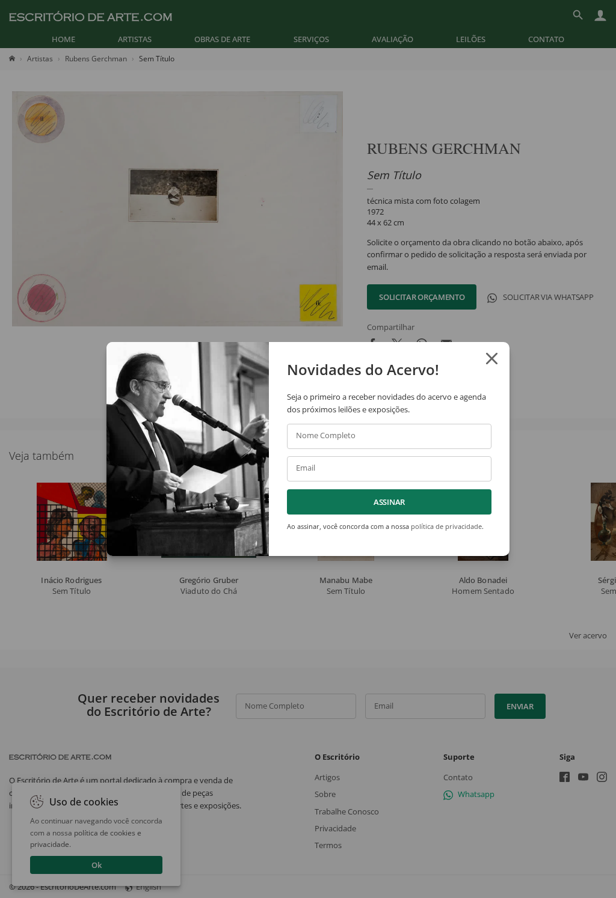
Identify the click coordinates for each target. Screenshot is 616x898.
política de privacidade (446, 526)
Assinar (389, 501)
